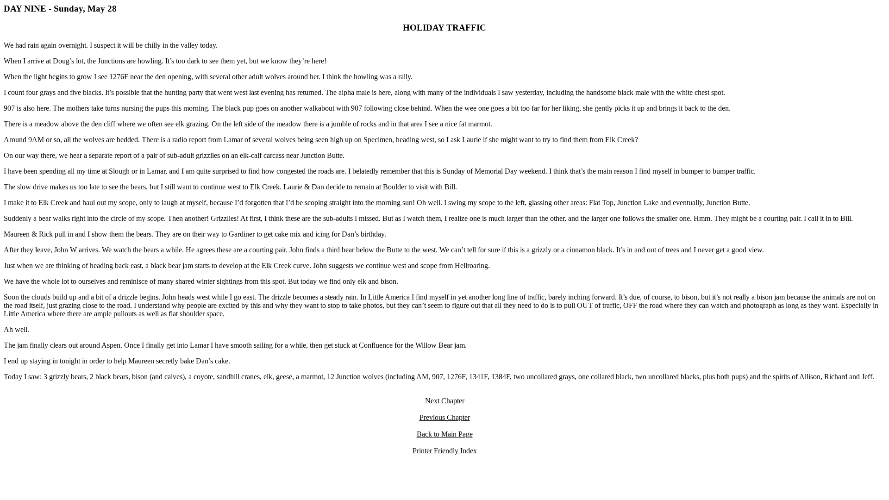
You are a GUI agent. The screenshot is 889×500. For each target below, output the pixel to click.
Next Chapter (444, 401)
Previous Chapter (444, 417)
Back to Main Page (445, 434)
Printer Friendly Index (445, 451)
